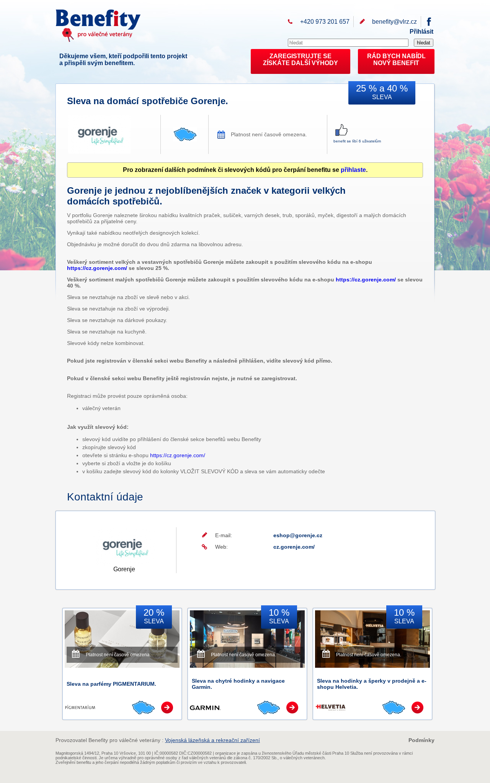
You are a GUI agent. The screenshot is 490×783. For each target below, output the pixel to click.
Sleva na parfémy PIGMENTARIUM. (111, 684)
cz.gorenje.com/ (294, 547)
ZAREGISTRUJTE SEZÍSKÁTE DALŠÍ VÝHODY (300, 59)
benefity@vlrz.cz (394, 21)
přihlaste (353, 170)
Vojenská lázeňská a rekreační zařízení (212, 740)
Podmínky (421, 740)
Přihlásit (421, 31)
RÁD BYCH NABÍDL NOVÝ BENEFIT (396, 59)
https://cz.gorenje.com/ (97, 268)
